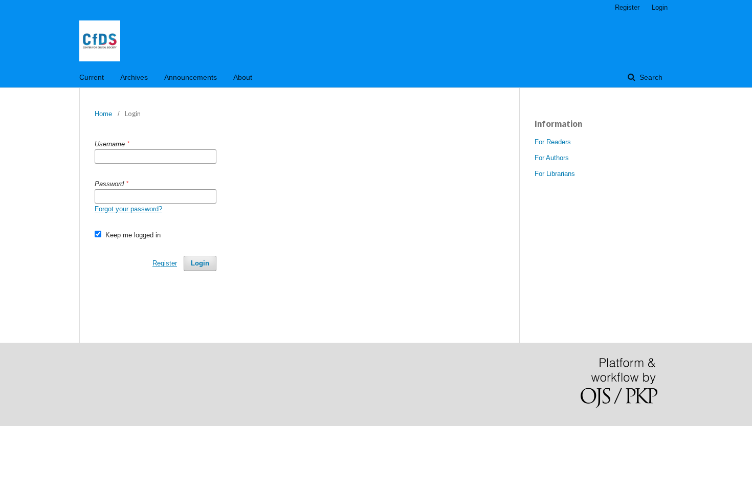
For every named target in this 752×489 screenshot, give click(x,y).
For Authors (552, 158)
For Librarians (555, 173)
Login (660, 7)
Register (627, 7)
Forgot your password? (128, 209)
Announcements (190, 77)
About (242, 77)
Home (103, 114)
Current (91, 77)
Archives (134, 77)
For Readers (553, 142)
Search (649, 77)
